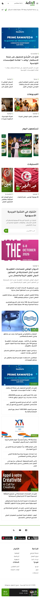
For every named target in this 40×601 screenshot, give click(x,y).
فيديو (36, 567)
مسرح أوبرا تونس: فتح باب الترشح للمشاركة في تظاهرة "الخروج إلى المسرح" (20, 509)
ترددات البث (34, 559)
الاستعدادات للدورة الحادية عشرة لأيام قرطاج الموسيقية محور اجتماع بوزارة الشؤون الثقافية (21, 502)
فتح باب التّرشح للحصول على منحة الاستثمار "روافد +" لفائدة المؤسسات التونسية (20, 60)
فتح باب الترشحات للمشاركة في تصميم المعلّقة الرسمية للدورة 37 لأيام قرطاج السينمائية (20, 495)
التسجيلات (32, 164)
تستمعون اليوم (30, 129)
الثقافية (35, 489)
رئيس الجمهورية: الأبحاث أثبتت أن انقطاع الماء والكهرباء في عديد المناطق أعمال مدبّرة (22, 289)
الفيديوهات (32, 94)
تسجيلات (35, 573)
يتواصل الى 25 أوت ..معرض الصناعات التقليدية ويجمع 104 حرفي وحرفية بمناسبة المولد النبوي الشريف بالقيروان (21, 344)
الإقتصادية (34, 54)
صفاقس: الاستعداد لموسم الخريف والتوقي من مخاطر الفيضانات (20, 359)
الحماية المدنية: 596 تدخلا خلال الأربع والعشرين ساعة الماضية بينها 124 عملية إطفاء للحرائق (22, 304)
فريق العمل (34, 556)
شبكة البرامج (34, 553)
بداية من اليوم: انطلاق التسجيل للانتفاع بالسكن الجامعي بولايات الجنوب (20, 352)
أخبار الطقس (15, 567)
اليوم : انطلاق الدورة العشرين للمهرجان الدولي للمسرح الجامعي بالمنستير (21, 517)
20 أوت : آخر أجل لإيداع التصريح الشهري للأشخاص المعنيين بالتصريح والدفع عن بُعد (21, 404)
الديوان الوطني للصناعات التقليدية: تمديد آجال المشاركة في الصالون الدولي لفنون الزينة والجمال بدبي (22, 272)
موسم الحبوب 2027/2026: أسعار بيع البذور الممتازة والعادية (22, 411)
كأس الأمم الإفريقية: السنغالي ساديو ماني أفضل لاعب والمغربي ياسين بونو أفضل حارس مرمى (21, 464)
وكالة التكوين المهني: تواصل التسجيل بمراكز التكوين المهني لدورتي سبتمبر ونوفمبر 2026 (20, 296)
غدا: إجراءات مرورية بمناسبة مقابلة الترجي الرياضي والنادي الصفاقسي (22, 455)
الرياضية (34, 435)
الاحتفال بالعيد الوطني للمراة (28, 117)
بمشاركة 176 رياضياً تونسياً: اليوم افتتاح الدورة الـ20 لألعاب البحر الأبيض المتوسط (21, 441)
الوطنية (35, 114)
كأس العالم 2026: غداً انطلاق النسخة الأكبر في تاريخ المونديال (21, 448)
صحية (35, 79)
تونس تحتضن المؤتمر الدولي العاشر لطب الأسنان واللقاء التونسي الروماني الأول (28, 85)
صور (37, 570)
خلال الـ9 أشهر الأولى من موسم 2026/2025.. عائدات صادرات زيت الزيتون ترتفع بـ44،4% (22, 396)
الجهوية (35, 330)
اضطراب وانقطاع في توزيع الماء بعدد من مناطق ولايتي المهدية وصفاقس (20, 335)
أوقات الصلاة (15, 570)
